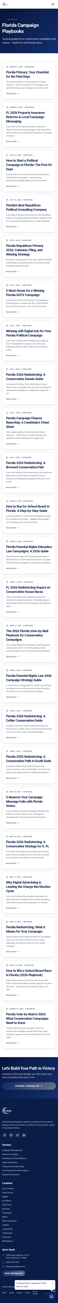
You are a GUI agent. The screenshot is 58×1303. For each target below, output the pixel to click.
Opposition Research (11, 1174)
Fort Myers (6, 1201)
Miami (4, 1217)
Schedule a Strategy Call (27, 1086)
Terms (4, 1293)
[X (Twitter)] (17, 1135)
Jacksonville (7, 1229)
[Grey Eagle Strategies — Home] (5, 4)
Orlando (5, 1225)
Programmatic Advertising (13, 1166)
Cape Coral (6, 1205)
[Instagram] (11, 1135)
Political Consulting (10, 1154)
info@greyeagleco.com (15, 1266)
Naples (5, 1197)
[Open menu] (53, 4)
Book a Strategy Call (13, 1273)
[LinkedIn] (24, 1135)
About (11, 1293)
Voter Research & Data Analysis (15, 1170)
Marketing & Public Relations (14, 1158)
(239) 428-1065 (12, 1262)
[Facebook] (4, 1135)
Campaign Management (12, 1150)
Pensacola (6, 1237)
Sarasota (6, 1209)
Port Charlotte (8, 1188)
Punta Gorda (7, 1193)
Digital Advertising (9, 1162)
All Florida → (7, 1241)
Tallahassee (7, 1233)
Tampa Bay (7, 1213)
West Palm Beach (9, 1221)
